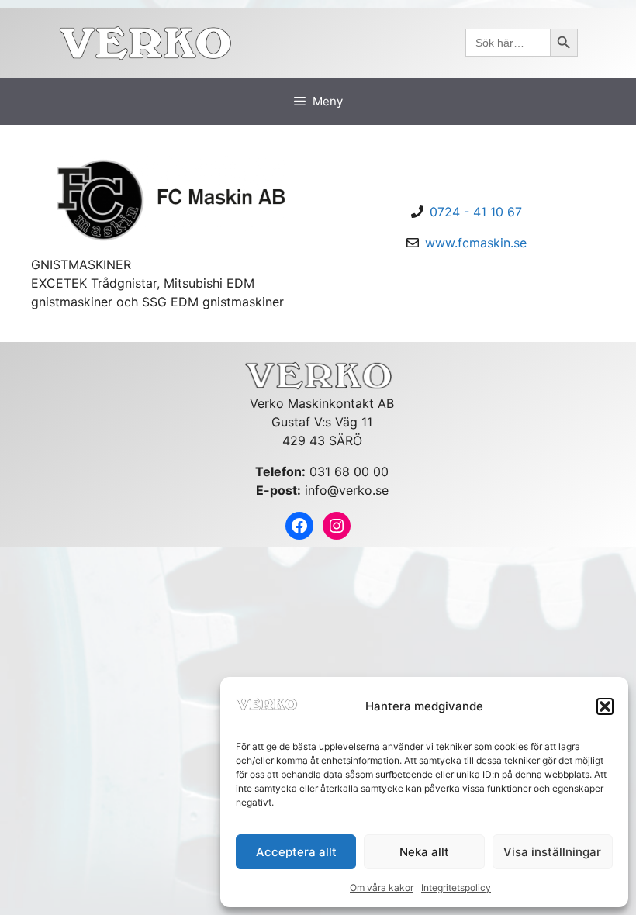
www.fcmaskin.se (476, 242)
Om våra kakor (381, 887)
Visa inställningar (552, 851)
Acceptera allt (296, 851)
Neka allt (424, 851)
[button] (605, 706)
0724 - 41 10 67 (476, 211)
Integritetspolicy (456, 887)
